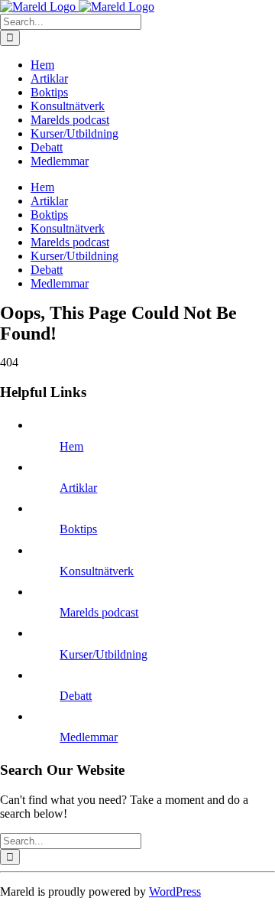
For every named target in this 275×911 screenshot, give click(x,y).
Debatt (76, 695)
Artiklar (78, 487)
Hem (71, 446)
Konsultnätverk (97, 571)
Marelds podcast (99, 612)
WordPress (175, 891)
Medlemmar (89, 736)
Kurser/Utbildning (103, 654)
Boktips (78, 528)
